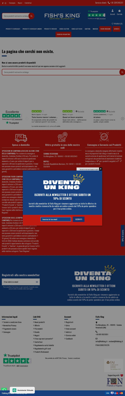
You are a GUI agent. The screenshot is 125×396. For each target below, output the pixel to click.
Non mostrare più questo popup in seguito (89, 169)
